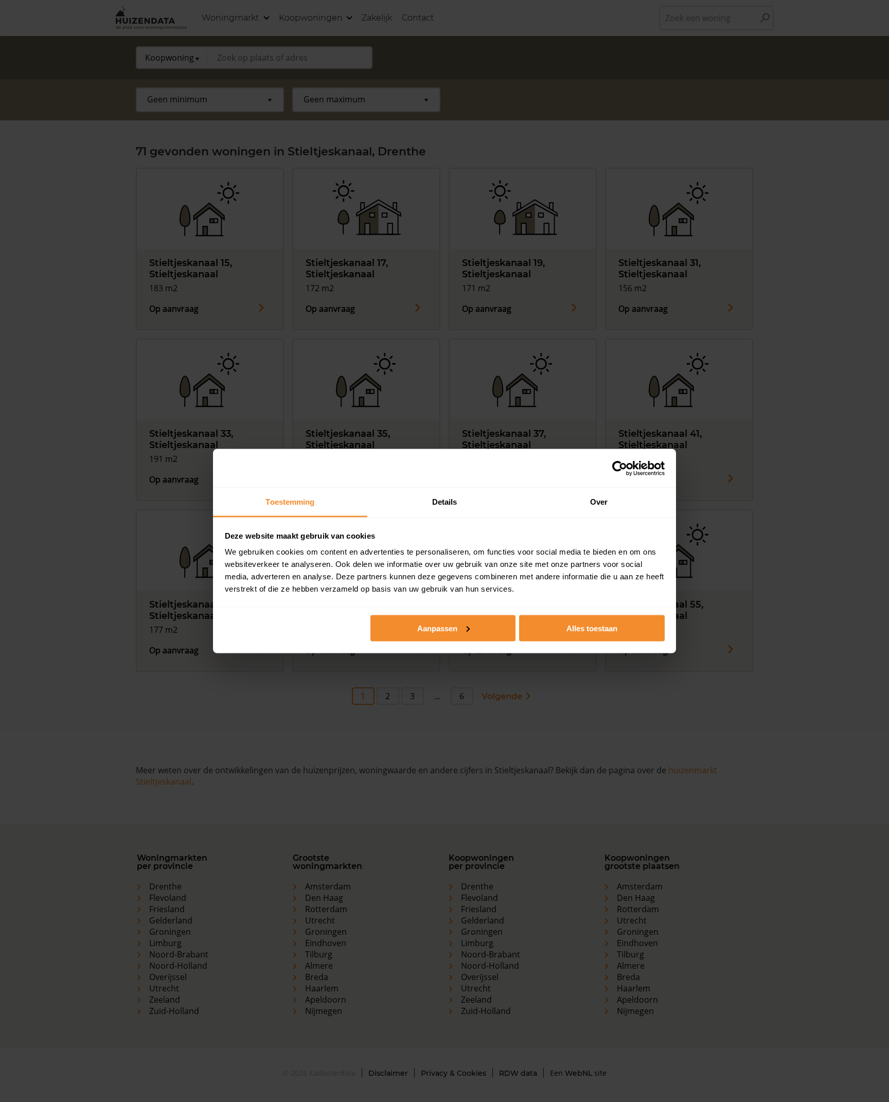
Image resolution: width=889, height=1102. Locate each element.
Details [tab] (444, 501)
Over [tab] (599, 501)
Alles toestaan (591, 628)
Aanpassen (437, 628)
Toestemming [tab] (289, 501)
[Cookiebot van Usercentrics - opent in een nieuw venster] (620, 468)
